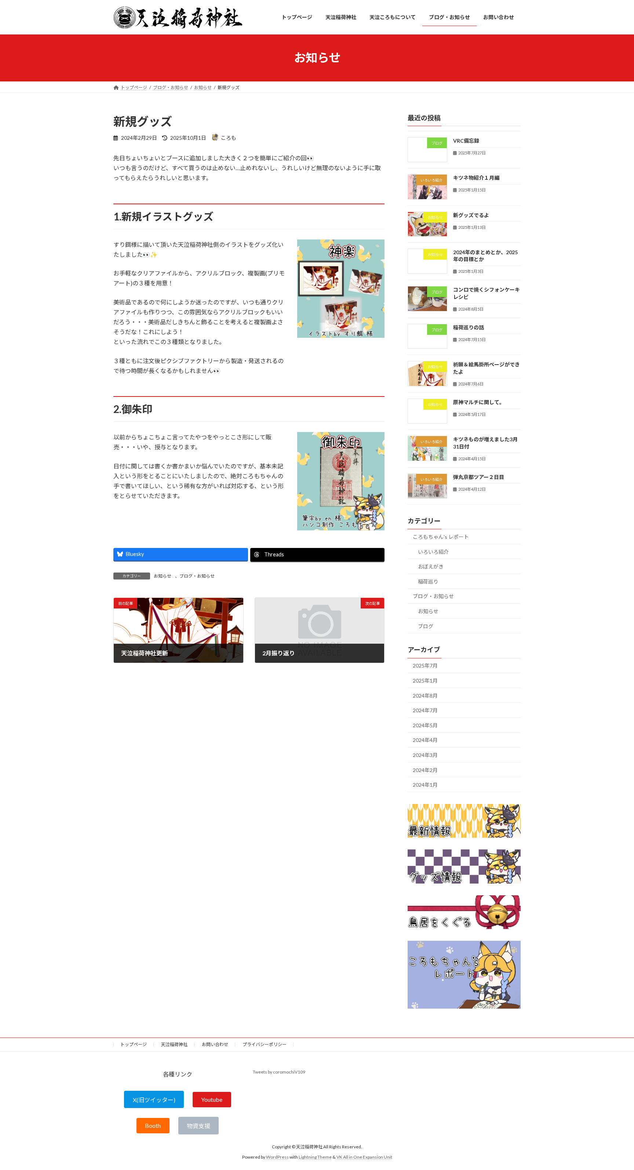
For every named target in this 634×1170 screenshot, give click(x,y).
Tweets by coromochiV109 (279, 1072)
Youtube (211, 1099)
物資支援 (198, 1125)
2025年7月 (425, 665)
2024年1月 (425, 785)
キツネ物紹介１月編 (476, 178)
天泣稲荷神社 (174, 1044)
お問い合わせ (215, 1044)
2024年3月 (425, 755)
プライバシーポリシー (265, 1044)
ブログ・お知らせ (197, 576)
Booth (153, 1125)
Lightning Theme (315, 1157)
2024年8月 (425, 695)
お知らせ (162, 576)
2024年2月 (425, 770)
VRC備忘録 (466, 141)
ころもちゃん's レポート (441, 537)
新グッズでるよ (471, 215)
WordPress (277, 1157)
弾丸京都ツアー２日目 (478, 477)
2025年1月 (425, 680)
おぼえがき (431, 566)
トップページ (133, 1044)
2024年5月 (425, 725)
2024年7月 (425, 710)
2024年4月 (425, 740)
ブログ (425, 626)
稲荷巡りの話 (468, 327)
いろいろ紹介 (433, 551)
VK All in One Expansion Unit (364, 1157)
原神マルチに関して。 (478, 402)
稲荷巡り (428, 581)
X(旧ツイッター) (154, 1099)
